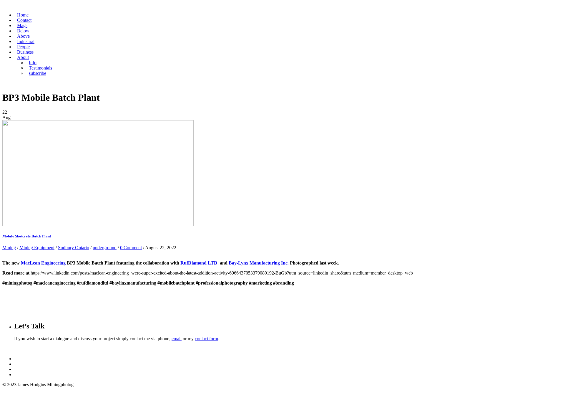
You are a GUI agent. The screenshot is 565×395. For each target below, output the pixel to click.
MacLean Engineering (43, 262)
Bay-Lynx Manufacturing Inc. (259, 262)
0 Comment (131, 247)
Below (23, 30)
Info (32, 62)
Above (23, 36)
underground (105, 247)
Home (23, 14)
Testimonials (40, 67)
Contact (24, 20)
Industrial (25, 41)
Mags (22, 25)
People (23, 46)
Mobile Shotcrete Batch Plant (26, 236)
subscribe (37, 73)
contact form (206, 338)
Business (25, 51)
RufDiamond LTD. (199, 262)
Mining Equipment (36, 247)
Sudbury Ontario (73, 247)
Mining (9, 247)
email (177, 338)
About (23, 57)
